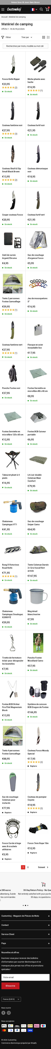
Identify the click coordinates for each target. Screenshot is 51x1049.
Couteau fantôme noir (12, 125)
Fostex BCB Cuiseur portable (37, 433)
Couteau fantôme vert (12, 345)
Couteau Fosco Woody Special (38, 752)
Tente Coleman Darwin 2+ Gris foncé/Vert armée (38, 568)
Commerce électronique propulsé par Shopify (19, 1043)
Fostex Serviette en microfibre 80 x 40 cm (38, 389)
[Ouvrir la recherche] (41, 9)
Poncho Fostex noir (11, 388)
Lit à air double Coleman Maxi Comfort (35, 478)
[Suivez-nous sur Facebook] (3, 1013)
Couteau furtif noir (36, 125)
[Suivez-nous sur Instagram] (9, 1013)
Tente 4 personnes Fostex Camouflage (11, 752)
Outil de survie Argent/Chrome (9, 256)
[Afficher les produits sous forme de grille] (43, 37)
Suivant (41, 867)
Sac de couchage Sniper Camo (36, 523)
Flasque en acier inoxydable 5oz (35, 346)
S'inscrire (10, 986)
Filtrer (8, 37)
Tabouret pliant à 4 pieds (11, 476)
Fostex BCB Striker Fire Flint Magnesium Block (12, 707)
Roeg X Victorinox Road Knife (10, 566)
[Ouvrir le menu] (2, 9)
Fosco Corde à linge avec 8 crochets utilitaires (11, 846)
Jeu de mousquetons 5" (37, 300)
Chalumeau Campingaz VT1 (9, 523)
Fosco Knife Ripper (11, 79)
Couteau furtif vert (36, 215)
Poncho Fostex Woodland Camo (35, 659)
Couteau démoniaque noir (38, 170)
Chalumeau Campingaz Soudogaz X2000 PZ (12, 614)
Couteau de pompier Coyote (37, 798)
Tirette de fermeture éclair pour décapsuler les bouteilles (12, 661)
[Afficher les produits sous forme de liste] (48, 37)
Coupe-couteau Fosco (12, 215)
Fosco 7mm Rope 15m (38, 843)
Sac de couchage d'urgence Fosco (36, 256)
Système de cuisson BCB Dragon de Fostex (38, 705)
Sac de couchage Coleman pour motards (10, 800)
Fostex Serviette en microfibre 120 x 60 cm (12, 433)
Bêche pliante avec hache (36, 80)
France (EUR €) (9, 999)
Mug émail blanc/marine (34, 612)
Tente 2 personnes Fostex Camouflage (11, 300)
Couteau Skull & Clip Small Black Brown (11, 170)
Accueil (4, 17)
